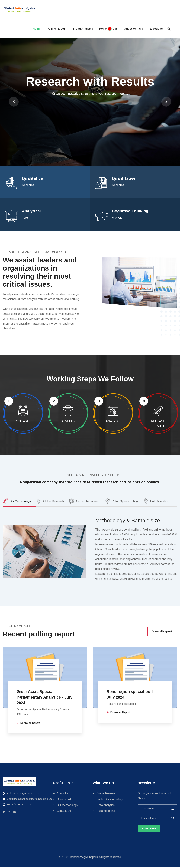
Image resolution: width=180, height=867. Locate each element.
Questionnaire (134, 28)
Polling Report (56, 28)
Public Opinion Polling (110, 799)
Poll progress (108, 28)
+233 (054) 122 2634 (19, 804)
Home (37, 28)
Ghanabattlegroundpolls (83, 857)
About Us (63, 793)
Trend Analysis (83, 28)
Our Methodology (67, 805)
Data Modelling (106, 810)
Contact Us (64, 810)
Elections (156, 28)
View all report (162, 631)
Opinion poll (64, 799)
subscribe (149, 828)
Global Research (107, 793)
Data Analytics (106, 805)
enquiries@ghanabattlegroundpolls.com (29, 799)
